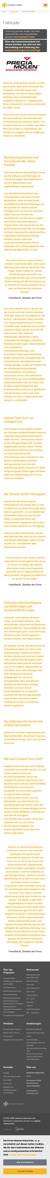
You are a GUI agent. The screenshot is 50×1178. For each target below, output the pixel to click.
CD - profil (30, 999)
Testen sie (7, 1083)
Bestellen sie (8, 1087)
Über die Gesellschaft (11, 1076)
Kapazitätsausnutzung (12, 991)
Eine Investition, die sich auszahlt (35, 1043)
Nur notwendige (25, 1162)
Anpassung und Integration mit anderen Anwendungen (12, 1009)
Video (28, 1036)
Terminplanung (9, 987)
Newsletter (7, 1080)
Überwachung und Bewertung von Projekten (13, 1002)
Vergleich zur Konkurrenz (13, 1040)
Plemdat (29, 1002)
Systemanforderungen (35, 1033)
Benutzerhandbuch (34, 1029)
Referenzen (14, 11)
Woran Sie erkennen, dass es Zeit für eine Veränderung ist (34, 1056)
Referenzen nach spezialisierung (33, 976)
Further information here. (22, 1154)
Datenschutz (9, 1123)
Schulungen (8, 1036)
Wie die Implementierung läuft (36, 1049)
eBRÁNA (37, 1121)
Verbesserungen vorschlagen (10, 1091)
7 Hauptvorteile (9, 978)
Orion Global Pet (32, 988)
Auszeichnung (32, 981)
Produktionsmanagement (13, 1015)
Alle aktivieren (25, 1171)
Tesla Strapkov (32, 995)
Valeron (29, 1005)
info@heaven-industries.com (32, 1091)
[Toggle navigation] (45, 5)
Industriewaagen (33, 1009)
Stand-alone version (11, 1033)
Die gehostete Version (12, 1029)
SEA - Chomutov (32, 1013)
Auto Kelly (30, 984)
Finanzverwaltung (10, 994)
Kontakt (6, 1073)
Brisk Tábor (30, 991)
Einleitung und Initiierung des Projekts (12, 982)
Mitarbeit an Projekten (12, 998)
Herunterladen (32, 1040)
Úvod (4, 11)
